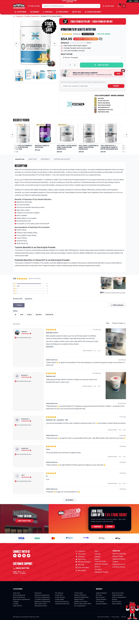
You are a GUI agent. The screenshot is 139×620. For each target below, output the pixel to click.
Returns (97, 559)
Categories (19, 16)
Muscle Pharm (100, 597)
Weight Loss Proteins (80, 601)
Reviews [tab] (17, 299)
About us (97, 567)
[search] (98, 6)
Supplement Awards (119, 559)
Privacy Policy (115, 616)
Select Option (66, 54)
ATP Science (100, 601)
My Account (82, 559)
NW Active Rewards (84, 562)
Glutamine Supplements (41, 595)
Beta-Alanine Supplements (21, 599)
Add (118, 73)
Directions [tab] (32, 159)
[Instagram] (19, 555)
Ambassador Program (101, 572)
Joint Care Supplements (42, 597)
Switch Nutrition (117, 603)
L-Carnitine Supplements (42, 599)
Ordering (97, 554)
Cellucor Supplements (119, 597)
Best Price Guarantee (101, 564)
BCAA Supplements (19, 595)
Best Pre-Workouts (19, 597)
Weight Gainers (79, 599)
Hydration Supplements (32, 16)
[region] (113, 283)
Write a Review (119, 305)
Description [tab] (19, 159)
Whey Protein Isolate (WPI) (82, 603)
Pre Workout (59, 593)
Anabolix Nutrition (117, 595)
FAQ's (96, 551)
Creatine (15, 603)
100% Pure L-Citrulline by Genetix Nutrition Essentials (67, 147)
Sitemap (123, 616)
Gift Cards (81, 564)
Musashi (114, 599)
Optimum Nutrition (101, 593)
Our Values (98, 569)
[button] (71, 34)
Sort (107, 323)
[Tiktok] (28, 555)
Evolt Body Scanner (119, 567)
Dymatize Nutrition (101, 603)
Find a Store (82, 554)
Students (115, 561)
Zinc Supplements (79, 606)
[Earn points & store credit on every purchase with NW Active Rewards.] (100, 39)
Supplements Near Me (62, 603)
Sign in (109, 526)
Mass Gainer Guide (40, 603)
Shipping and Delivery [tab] (62, 159)
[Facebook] (15, 555)
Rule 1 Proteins (116, 601)
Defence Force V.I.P (119, 564)
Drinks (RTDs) (17, 606)
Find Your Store (24, 521)
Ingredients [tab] (45, 159)
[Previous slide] (16, 43)
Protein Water (59, 599)
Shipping (97, 556)
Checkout (81, 556)
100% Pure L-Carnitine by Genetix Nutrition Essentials (89, 147)
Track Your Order (100, 561)
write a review (88, 34)
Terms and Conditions (103, 616)
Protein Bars (59, 595)
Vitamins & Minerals (80, 595)
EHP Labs (99, 595)
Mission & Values (118, 556)
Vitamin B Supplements (81, 597)
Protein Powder (60, 597)
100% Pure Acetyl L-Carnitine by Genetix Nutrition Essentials (109, 147)
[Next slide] (54, 43)
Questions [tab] (28, 299)
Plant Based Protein (40, 606)
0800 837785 (22, 568)
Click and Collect (83, 567)
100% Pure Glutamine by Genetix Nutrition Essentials (22, 147)
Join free (97, 526)
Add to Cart (103, 65)
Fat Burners (38, 593)
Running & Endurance (62, 601)
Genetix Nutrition (86, 29)
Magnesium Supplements (42, 601)
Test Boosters (78, 593)
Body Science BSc (118, 593)
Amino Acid (16, 593)
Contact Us (81, 551)
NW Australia (82, 570)
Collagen (16, 601)
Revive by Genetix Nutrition (42, 146)
